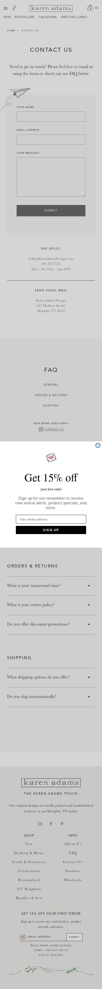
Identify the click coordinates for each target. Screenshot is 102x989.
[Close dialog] (98, 445)
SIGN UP (51, 530)
